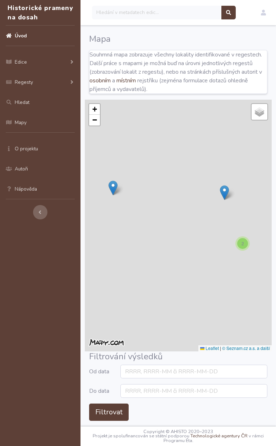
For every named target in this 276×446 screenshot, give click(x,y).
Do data (99, 391)
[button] (263, 12)
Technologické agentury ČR (219, 436)
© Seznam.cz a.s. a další (246, 348)
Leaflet (211, 348)
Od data (99, 372)
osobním (100, 81)
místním (126, 81)
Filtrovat (109, 412)
